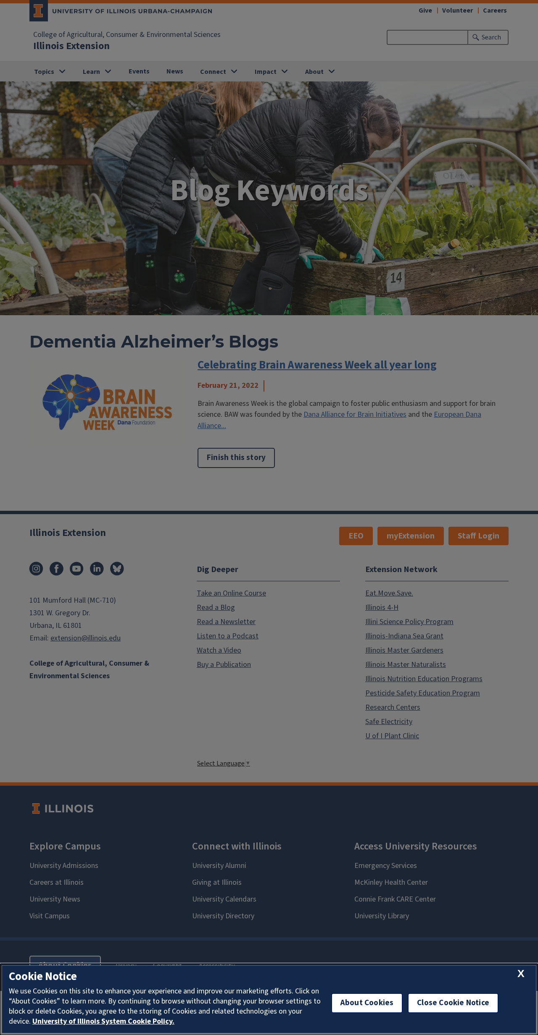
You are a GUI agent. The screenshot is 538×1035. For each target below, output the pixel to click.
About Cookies (366, 1003)
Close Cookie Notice (453, 1003)
